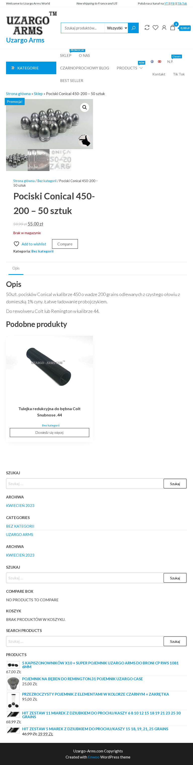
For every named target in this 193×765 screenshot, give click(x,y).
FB (173, 3)
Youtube (160, 61)
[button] (84, 107)
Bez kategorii (47, 181)
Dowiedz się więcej (49, 432)
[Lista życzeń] (155, 27)
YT (166, 3)
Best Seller (71, 80)
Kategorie (28, 68)
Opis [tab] (16, 268)
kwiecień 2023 (20, 505)
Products (130, 66)
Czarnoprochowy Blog (84, 68)
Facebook (152, 61)
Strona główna (18, 93)
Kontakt (158, 74)
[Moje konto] (164, 27)
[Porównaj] (147, 27)
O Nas (84, 55)
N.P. (172, 59)
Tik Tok (182, 3)
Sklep (67, 53)
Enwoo (94, 757)
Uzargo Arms (25, 40)
